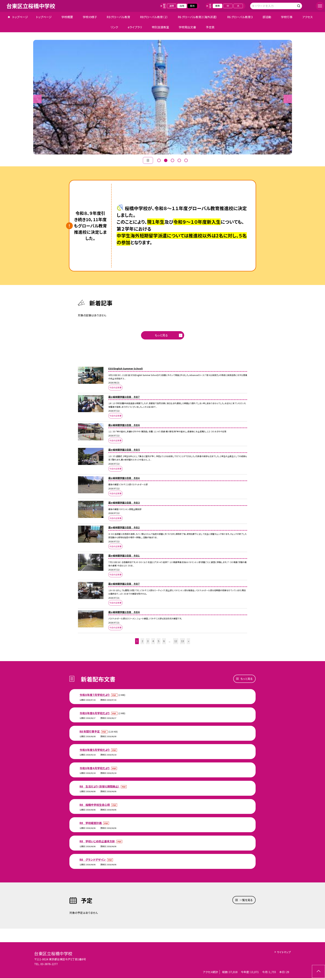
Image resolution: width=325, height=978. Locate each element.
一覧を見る (246, 900)
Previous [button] (37, 99)
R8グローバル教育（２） (154, 17)
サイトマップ (284, 952)
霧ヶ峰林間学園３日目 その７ (124, 397)
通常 (171, 5)
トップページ (20, 17)
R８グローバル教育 (118, 17)
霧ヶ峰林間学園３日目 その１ (124, 555)
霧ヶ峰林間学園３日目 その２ (124, 527)
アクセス (307, 17)
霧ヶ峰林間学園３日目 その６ (124, 425)
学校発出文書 (187, 27)
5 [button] (186, 160)
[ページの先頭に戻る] (318, 971)
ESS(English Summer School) (125, 368)
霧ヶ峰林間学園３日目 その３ (124, 502)
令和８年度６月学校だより (95, 713)
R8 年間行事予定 (90, 731)
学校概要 (67, 17)
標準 (217, 5)
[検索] (299, 5)
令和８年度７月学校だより (95, 695)
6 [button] (164, 641)
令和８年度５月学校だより (95, 750)
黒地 (192, 5)
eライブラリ (135, 27)
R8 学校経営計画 (91, 823)
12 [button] (175, 641)
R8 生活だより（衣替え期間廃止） (100, 786)
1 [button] (159, 160)
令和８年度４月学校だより (95, 768)
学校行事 (286, 17)
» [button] (188, 641)
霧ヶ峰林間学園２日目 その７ (124, 583)
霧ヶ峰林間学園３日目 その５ (124, 449)
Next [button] (288, 99)
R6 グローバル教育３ (240, 17)
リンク (114, 27)
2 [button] (165, 160)
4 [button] (179, 160)
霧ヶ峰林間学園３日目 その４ (124, 478)
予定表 (210, 27)
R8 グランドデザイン (93, 859)
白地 (182, 5)
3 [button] (172, 160)
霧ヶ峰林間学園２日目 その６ (124, 612)
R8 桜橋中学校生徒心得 (95, 805)
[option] (162, 97)
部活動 (267, 17)
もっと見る (161, 335)
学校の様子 (90, 17)
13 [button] (182, 641)
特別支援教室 (160, 27)
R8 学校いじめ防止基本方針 (98, 841)
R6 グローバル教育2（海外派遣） (197, 17)
